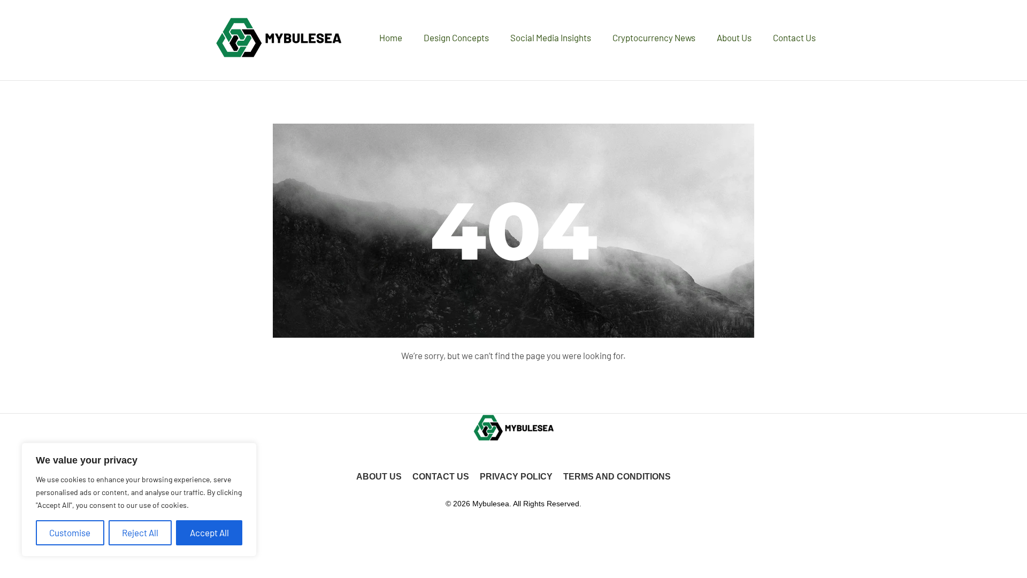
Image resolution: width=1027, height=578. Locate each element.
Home (390, 37)
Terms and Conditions (617, 476)
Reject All (140, 532)
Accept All (209, 532)
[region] (139, 500)
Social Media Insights (550, 37)
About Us (734, 37)
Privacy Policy (516, 476)
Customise (69, 532)
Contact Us (794, 37)
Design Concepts (456, 37)
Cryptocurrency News (653, 37)
